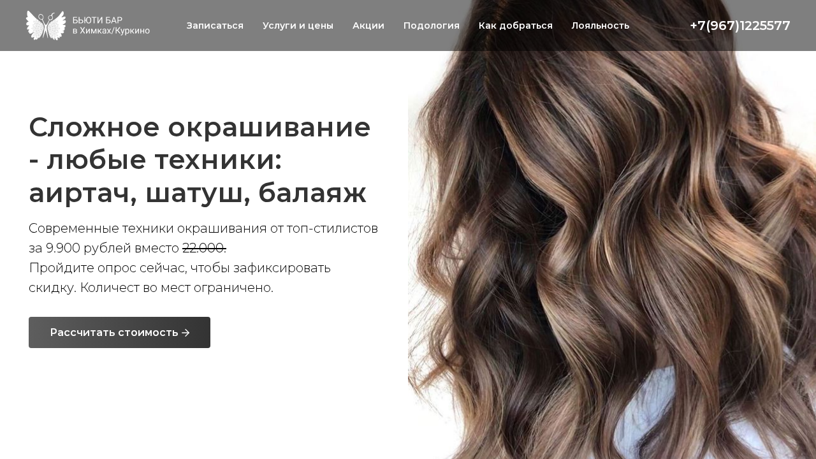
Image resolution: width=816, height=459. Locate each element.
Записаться (215, 25)
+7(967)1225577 (740, 25)
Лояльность (600, 25)
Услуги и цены (298, 25)
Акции (368, 25)
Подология (432, 25)
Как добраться (516, 25)
